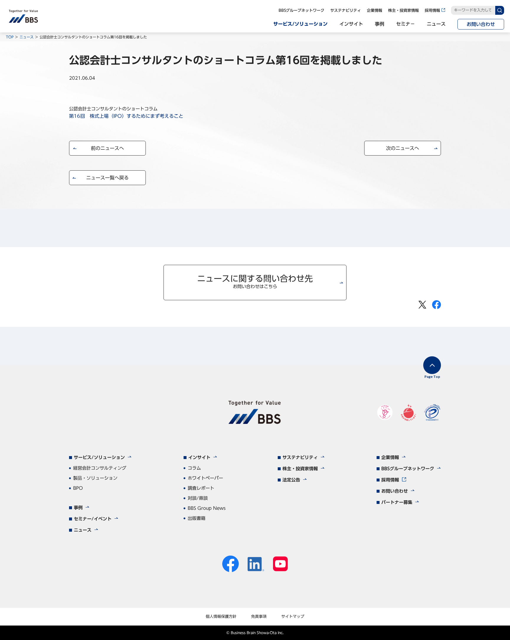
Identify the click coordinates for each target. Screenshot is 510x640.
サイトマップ (292, 616)
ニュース (26, 37)
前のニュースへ (107, 148)
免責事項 (259, 616)
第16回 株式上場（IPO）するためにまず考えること (126, 116)
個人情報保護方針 (221, 616)
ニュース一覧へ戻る (107, 177)
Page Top (432, 376)
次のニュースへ (402, 148)
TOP (10, 37)
